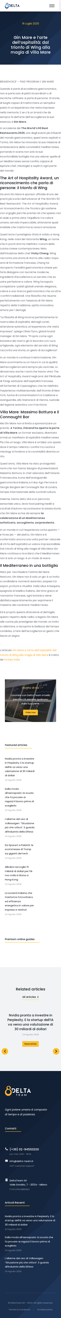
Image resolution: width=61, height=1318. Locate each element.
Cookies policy (45, 1309)
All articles (29, 997)
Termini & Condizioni (19, 1309)
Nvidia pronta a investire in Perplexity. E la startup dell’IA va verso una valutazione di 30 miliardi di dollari (30, 1022)
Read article (30, 1043)
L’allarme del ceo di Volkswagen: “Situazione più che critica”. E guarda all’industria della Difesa (27, 1262)
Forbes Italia (12, 659)
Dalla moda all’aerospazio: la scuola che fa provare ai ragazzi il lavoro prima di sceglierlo (29, 1241)
